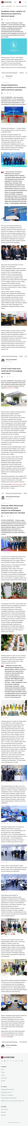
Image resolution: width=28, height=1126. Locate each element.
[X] (13, 19)
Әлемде (3, 1080)
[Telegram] (7, 19)
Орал (21, 356)
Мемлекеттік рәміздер (7, 1095)
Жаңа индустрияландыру (9, 72)
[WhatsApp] (5, 19)
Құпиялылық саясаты (6, 1092)
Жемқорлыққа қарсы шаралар (9, 1098)
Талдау (3, 1075)
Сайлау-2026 (9, 6)
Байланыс (3, 1112)
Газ (3, 493)
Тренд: (2, 6)
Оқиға (2, 1069)
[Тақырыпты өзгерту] (21, 2)
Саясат (3, 1072)
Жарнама (3, 1115)
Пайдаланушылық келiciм (7, 1089)
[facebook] (10, 1061)
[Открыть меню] (25, 2)
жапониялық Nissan (17, 484)
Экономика (4, 1078)
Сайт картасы (4, 1109)
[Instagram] (2, 19)
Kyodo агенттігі (10, 388)
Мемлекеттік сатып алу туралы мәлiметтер (12, 1100)
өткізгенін (4, 1036)
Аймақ (21, 72)
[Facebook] (10, 19)
